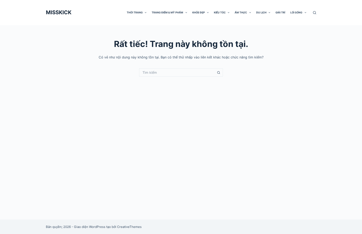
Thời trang (135, 12)
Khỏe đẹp (198, 12)
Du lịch (261, 12)
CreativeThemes (129, 227)
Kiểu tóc (220, 12)
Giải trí (280, 12)
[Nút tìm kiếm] (219, 72)
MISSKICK (58, 12)
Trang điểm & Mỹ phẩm (167, 12)
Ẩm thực (241, 12)
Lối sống (296, 12)
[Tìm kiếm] (314, 12)
